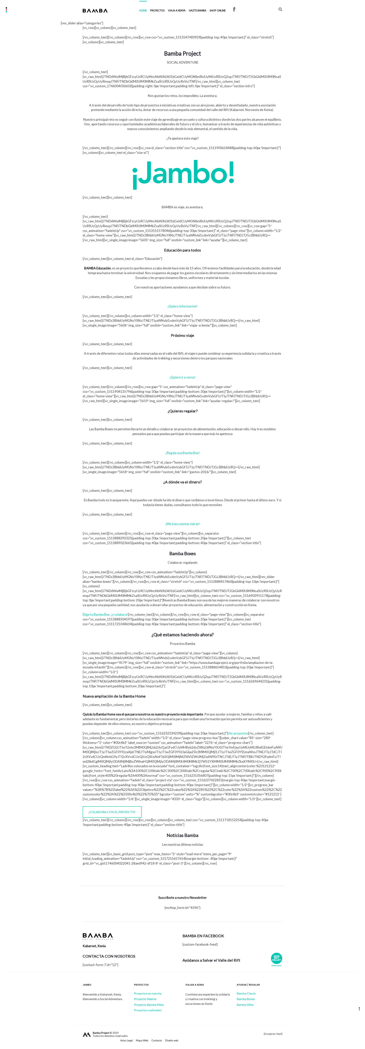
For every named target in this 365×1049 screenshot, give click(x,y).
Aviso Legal (126, 1040)
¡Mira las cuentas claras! (182, 524)
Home (143, 10)
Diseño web (171, 1040)
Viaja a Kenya (177, 10)
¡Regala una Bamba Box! (182, 453)
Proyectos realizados (148, 1010)
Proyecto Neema (145, 999)
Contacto (157, 1040)
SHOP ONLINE (218, 10)
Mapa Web (142, 1040)
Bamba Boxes (246, 999)
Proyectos (157, 10)
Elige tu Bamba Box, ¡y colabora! (105, 614)
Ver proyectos (238, 733)
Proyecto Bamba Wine (149, 1004)
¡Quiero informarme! (182, 306)
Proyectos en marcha (147, 993)
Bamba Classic (246, 993)
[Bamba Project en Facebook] (234, 10)
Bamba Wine (245, 1004)
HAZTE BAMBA (197, 10)
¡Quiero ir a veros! (183, 377)
